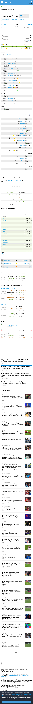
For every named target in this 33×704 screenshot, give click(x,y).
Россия (11, 9)
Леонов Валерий (11, 75)
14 (1, 246)
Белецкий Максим (11, 100)
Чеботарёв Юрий (10, 177)
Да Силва (23, 147)
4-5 (29, 244)
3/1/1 (27, 220)
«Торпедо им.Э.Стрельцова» (15, 180)
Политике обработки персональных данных (21, 694)
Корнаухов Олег (11, 68)
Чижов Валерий (22, 118)
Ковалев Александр (12, 90)
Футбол (4, 9)
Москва (3, 24)
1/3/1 (27, 235)
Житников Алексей (21, 163)
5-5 (29, 231)
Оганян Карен (10, 78)
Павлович (27, 37)
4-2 (29, 229)
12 (31, 218)
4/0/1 (27, 218)
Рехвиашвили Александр (13, 82)
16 (1, 251)
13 (1, 244)
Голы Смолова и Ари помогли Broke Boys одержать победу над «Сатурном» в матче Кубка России (15, 382)
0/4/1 (27, 244)
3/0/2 (27, 227)
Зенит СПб (5, 220)
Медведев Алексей (21, 138)
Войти (30, 3)
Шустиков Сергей (11, 61)
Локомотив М (5, 242)
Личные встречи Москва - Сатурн (13, 272)
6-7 (29, 238)
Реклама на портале (5, 662)
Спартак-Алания (6, 227)
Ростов (4, 229)
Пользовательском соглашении (9, 695)
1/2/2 (27, 238)
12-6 (29, 218)
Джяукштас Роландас (21, 160)
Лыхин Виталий (11, 103)
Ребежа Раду (22, 142)
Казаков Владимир (11, 73)
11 (1, 240)
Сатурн (30, 24)
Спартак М (5, 238)
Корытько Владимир (12, 80)
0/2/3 (27, 248)
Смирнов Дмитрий (11, 63)
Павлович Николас (21, 150)
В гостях (30, 214)
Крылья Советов (6, 235)
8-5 (29, 225)
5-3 (29, 220)
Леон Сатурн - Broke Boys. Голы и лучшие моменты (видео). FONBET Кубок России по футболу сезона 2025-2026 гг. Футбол (16, 375)
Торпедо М (5, 240)
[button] (9, 16)
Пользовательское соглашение (8, 663)
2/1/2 (27, 231)
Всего (22, 214)
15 (1, 248)
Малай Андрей (22, 123)
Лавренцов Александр (12, 95)
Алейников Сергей (11, 108)
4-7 (29, 248)
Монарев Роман (11, 85)
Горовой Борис (11, 98)
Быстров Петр (22, 133)
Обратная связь (4, 661)
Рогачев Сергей (22, 145)
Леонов (5, 38)
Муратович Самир (21, 140)
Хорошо (16, 701)
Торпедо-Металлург (7, 248)
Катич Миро (10, 87)
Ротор (4, 246)
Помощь (3, 660)
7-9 (29, 242)
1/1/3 (27, 242)
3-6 (29, 251)
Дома (26, 214)
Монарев (5, 35)
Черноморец (5, 233)
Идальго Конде (22, 135)
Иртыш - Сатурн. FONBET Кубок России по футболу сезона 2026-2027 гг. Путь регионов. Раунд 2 (15, 367)
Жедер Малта (22, 121)
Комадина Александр (12, 70)
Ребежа (28, 35)
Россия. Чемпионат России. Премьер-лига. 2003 (16, 11)
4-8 (29, 240)
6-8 (29, 227)
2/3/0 (27, 229)
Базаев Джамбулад (21, 126)
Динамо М (5, 222)
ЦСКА (4, 218)
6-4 (29, 222)
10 (31, 220)
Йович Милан (22, 128)
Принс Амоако (22, 130)
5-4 (29, 233)
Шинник (4, 244)
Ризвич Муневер (11, 66)
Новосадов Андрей (11, 58)
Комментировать (16, 349)
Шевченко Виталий (21, 169)
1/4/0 (27, 233)
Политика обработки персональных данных (10, 665)
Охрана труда (4, 664)
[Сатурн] (1, 48)
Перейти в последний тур (8, 254)
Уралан (4, 251)
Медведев (27, 40)
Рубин (4, 231)
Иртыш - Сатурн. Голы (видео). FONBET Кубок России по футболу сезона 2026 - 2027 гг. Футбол (16, 360)
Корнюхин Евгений (21, 155)
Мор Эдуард (22, 158)
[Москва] (1, 44)
